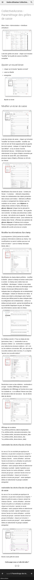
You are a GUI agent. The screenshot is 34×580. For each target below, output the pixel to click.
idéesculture (4, 578)
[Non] (18, 566)
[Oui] (16, 566)
